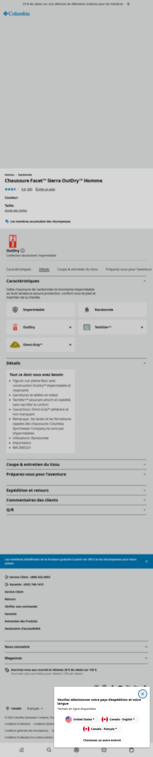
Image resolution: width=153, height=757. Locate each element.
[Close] (143, 694)
